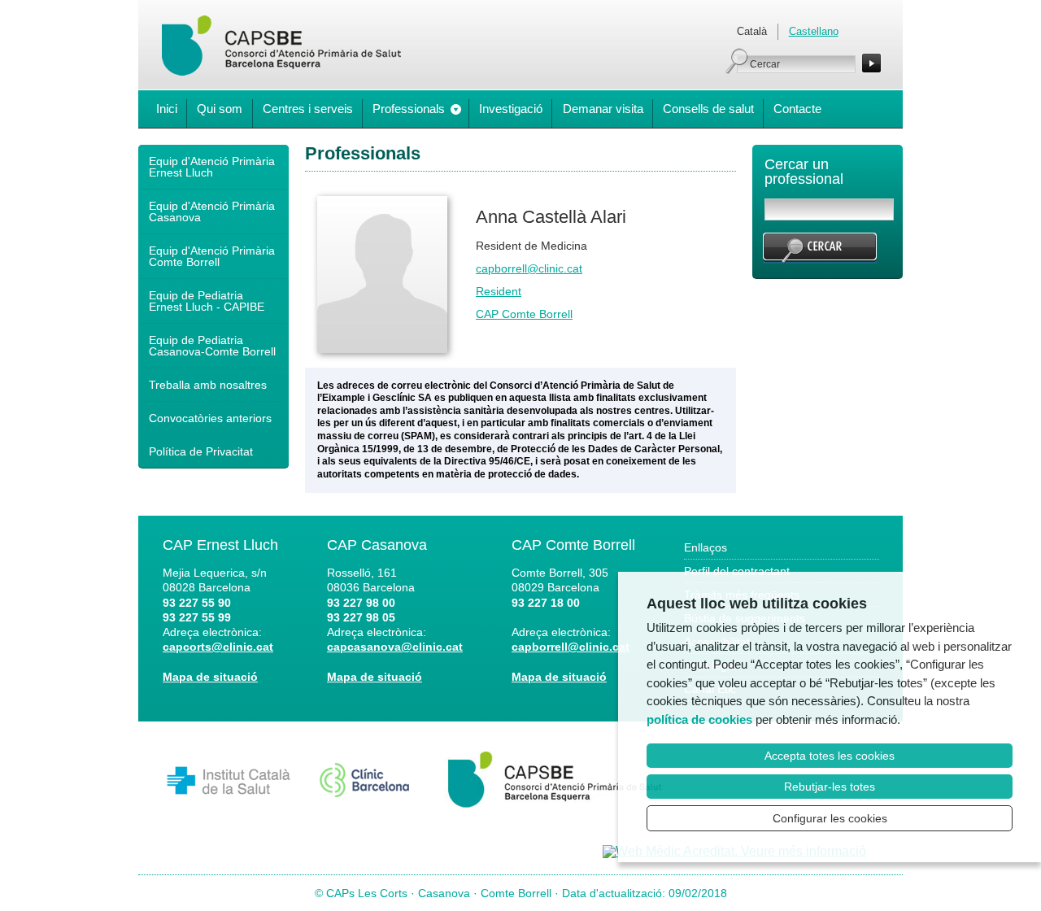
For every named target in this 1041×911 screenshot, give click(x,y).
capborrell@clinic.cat (529, 268)
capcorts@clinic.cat (218, 646)
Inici (166, 109)
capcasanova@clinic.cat (395, 646)
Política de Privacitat (201, 451)
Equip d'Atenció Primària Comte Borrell (212, 256)
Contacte (797, 109)
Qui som (219, 109)
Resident (498, 291)
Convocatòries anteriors (210, 418)
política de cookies (699, 719)
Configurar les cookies (830, 818)
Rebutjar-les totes (829, 786)
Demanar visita (603, 109)
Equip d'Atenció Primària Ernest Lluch (212, 167)
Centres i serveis (308, 109)
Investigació (510, 109)
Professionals (408, 109)
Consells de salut (708, 109)
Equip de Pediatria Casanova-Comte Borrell (212, 345)
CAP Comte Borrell (524, 313)
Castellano (813, 31)
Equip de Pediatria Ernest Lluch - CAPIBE (206, 301)
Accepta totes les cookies (829, 755)
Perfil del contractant (737, 571)
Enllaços (705, 547)
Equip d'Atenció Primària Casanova (212, 211)
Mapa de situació (210, 676)
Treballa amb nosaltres (208, 384)
